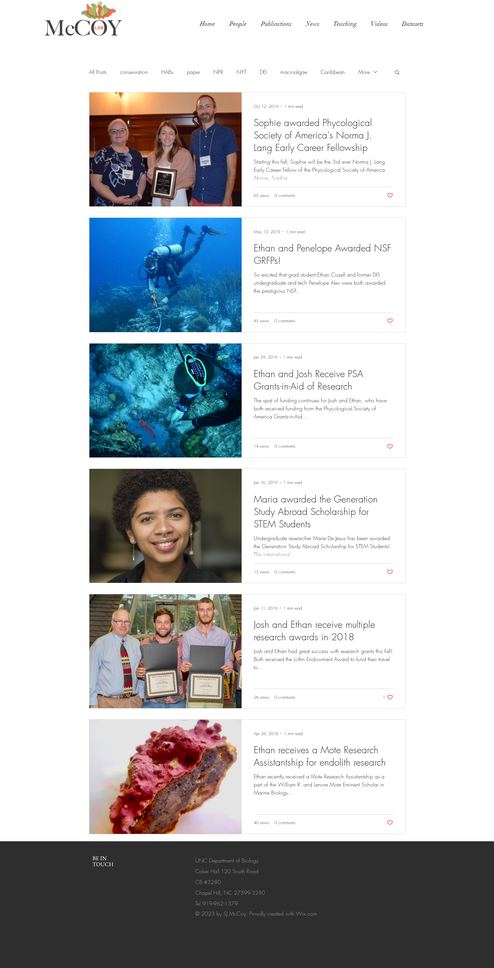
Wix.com (306, 913)
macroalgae (293, 72)
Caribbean (333, 72)
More (364, 72)
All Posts (98, 72)
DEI (263, 72)
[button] (397, 72)
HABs (167, 72)
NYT (241, 72)
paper (193, 72)
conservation (134, 72)
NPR (218, 72)
